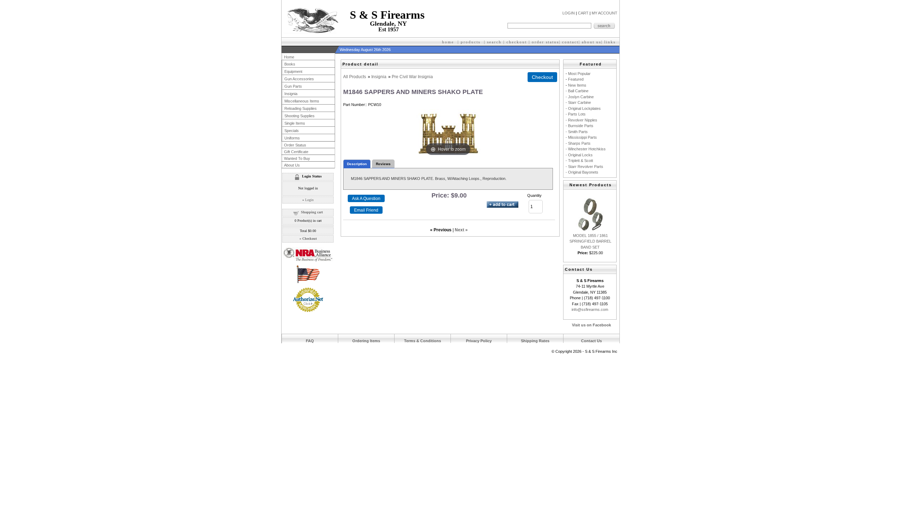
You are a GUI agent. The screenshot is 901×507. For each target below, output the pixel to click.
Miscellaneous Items (301, 101)
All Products (354, 76)
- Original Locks (579, 155)
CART (583, 13)
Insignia (378, 76)
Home (289, 57)
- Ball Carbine (577, 91)
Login (309, 200)
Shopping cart (312, 212)
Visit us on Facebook (591, 325)
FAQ (310, 341)
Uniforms (292, 138)
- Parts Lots (576, 114)
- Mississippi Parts (581, 137)
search (494, 42)
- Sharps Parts (578, 143)
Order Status (295, 145)
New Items (577, 85)
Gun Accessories (299, 79)
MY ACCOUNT (604, 13)
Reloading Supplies (300, 108)
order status (545, 42)
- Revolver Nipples (581, 120)
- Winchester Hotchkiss (586, 149)
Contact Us (591, 341)
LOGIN (568, 13)
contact (570, 42)
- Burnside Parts (579, 126)
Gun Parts (293, 86)
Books (289, 64)
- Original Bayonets (582, 172)
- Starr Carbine (578, 102)
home (448, 42)
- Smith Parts (577, 132)
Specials (291, 131)
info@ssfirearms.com (590, 309)
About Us (292, 165)
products (470, 42)
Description (357, 164)
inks (611, 42)
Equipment (293, 71)
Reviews (383, 164)
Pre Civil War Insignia (412, 76)
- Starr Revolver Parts (584, 166)
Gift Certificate (296, 152)
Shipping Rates (535, 341)
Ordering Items (366, 341)
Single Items (294, 123)
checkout (516, 42)
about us (591, 42)
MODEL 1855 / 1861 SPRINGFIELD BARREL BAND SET (590, 241)
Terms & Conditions (422, 341)
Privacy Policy (479, 341)
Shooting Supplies (299, 116)
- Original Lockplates (583, 108)
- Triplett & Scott (579, 160)
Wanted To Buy (297, 158)
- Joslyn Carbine (580, 97)
